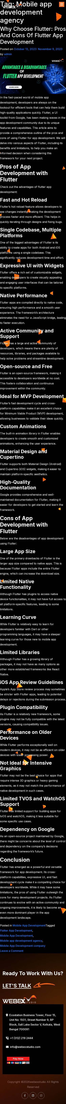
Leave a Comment (11, 950)
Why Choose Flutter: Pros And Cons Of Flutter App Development (33, 35)
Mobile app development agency (21, 940)
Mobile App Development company (22, 945)
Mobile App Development (29, 925)
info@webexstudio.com (25, 1047)
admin (8, 54)
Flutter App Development (16, 930)
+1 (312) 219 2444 (21, 1038)
